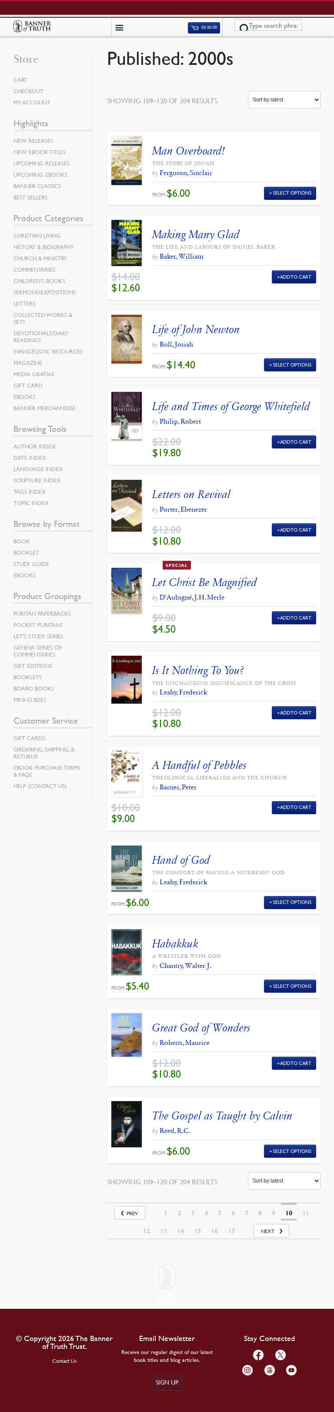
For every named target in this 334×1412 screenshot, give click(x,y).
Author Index (34, 446)
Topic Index (31, 502)
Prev (132, 1213)
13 (163, 1231)
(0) (208, 27)
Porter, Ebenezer (183, 509)
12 (146, 1231)
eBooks (24, 396)
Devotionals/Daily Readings (40, 337)
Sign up (167, 1382)
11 (305, 1213)
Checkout (28, 91)
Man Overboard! (188, 151)
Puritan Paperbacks (42, 613)
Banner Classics (37, 185)
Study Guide (31, 563)
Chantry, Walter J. (185, 965)
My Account (31, 102)
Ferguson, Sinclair (186, 172)
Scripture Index (36, 480)
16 (214, 1231)
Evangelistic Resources (48, 351)
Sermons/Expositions (44, 292)
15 (197, 1231)
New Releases (33, 140)
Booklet (26, 552)
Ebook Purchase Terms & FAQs (46, 771)
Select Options (292, 192)
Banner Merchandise (44, 407)
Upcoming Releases (41, 163)
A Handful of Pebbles (199, 765)
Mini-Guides (29, 699)
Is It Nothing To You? (198, 670)
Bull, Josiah (176, 344)
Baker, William (182, 256)
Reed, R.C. (175, 1130)
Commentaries (34, 269)
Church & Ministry (40, 258)
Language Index (38, 468)
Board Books (33, 688)
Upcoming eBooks (40, 174)
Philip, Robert (180, 421)
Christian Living (37, 235)
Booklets (27, 677)
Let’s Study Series (38, 636)
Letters (24, 303)
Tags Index (29, 491)
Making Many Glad (196, 234)
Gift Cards (29, 738)
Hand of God (181, 860)
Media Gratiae (34, 374)
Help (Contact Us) (40, 785)
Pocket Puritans (38, 624)
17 (231, 1231)
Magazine (27, 362)
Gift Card (28, 385)
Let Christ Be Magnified (204, 582)
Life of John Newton (196, 329)
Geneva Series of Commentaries (37, 651)
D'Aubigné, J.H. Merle (192, 597)
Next (267, 1231)
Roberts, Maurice (185, 1042)
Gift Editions (32, 665)
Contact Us (64, 1361)
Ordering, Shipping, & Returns (43, 753)
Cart (20, 79)
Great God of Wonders (201, 1028)
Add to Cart (296, 276)
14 (180, 1231)
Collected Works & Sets (42, 318)
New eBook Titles (39, 151)
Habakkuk (175, 943)
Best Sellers (30, 197)
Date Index (29, 457)
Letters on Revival (191, 494)
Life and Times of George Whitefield (231, 406)
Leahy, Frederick (183, 692)
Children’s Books (39, 280)
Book (21, 541)
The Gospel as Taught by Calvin (222, 1115)
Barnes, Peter (178, 787)
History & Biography (43, 246)
